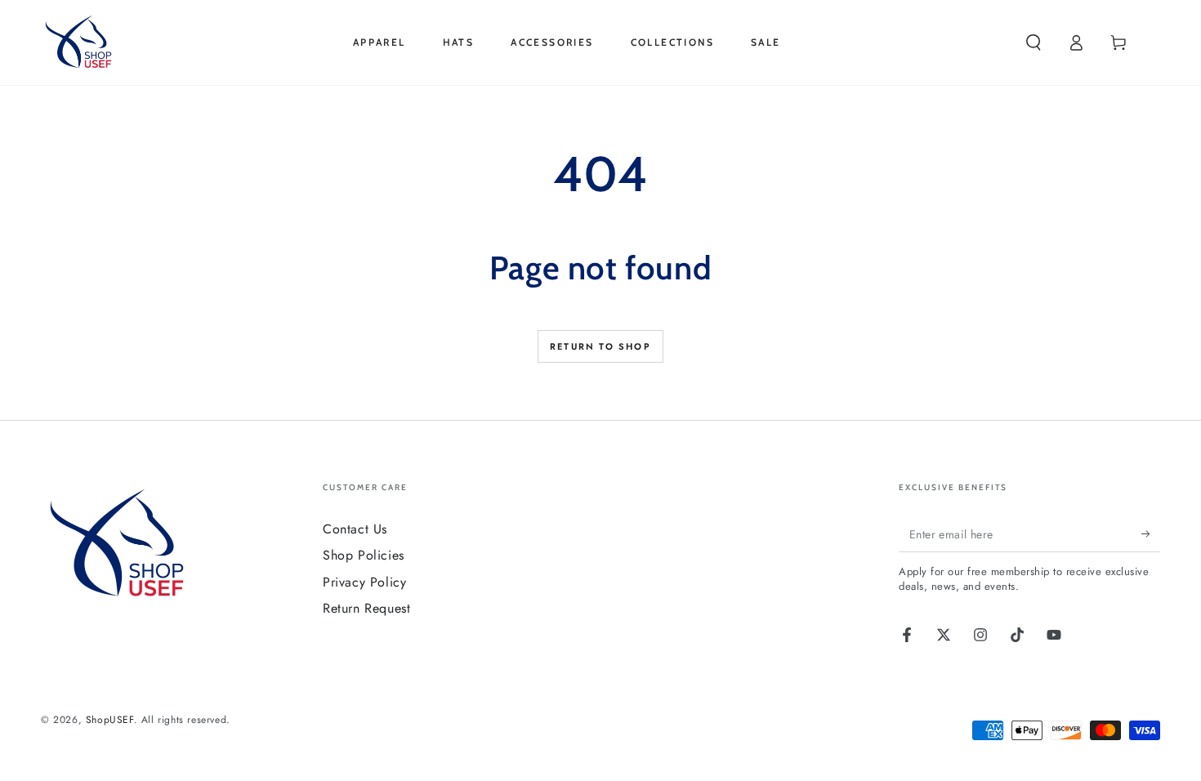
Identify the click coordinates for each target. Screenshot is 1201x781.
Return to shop (600, 346)
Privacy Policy (364, 582)
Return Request (366, 608)
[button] (1033, 42)
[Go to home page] (81, 42)
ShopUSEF (110, 719)
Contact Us (355, 529)
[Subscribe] (1150, 533)
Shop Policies (363, 555)
